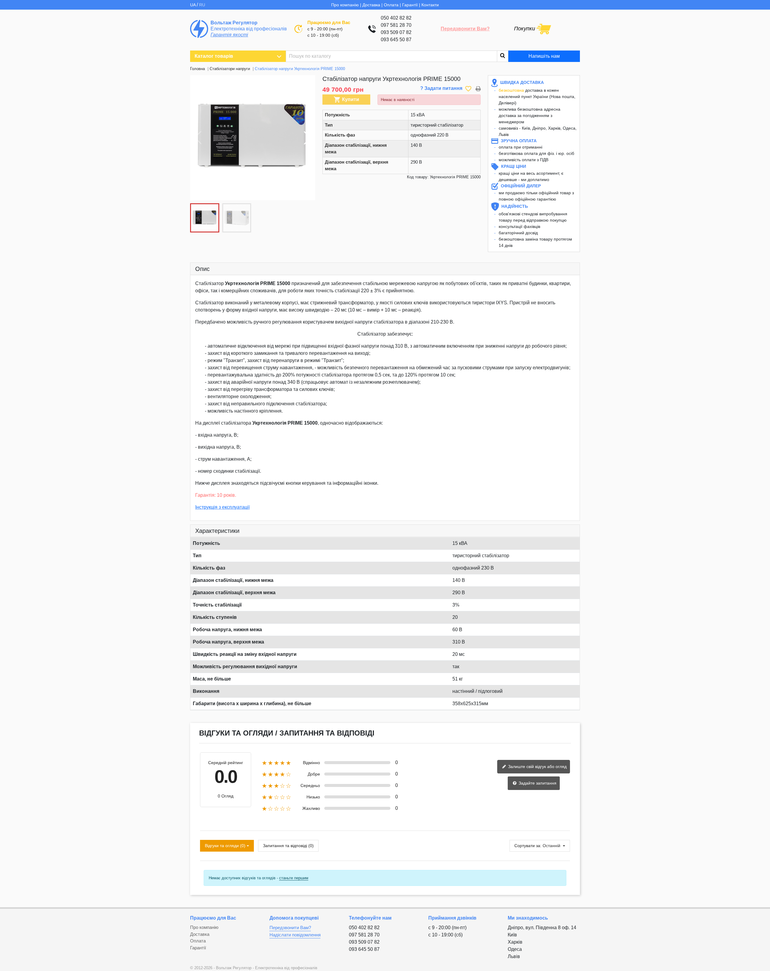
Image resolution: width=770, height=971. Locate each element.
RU (202, 4)
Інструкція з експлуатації (222, 507)
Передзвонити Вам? (465, 28)
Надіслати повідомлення (295, 934)
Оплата (391, 4)
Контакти (430, 4)
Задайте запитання (536, 783)
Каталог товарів (214, 56)
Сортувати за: (527, 845)
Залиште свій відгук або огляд (537, 766)
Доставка (371, 4)
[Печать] (478, 88)
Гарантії (410, 4)
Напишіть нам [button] (544, 56)
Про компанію (345, 4)
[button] (307, 137)
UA (193, 4)
